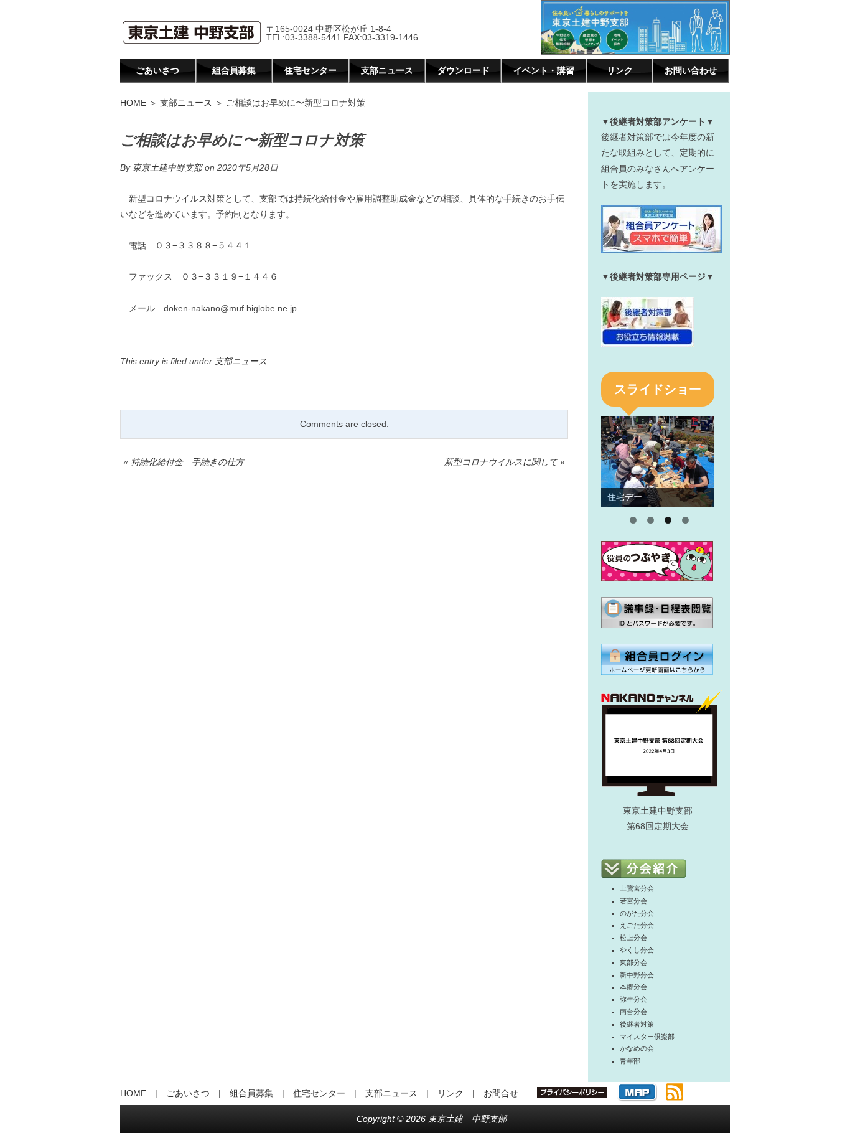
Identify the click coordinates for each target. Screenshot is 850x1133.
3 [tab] (668, 520)
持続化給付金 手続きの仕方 (187, 462)
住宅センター (310, 70)
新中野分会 (637, 975)
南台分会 (633, 1011)
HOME (133, 103)
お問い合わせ (691, 70)
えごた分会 (637, 925)
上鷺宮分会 (637, 888)
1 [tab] (633, 520)
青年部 (630, 1061)
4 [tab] (685, 520)
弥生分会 (633, 999)
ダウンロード (463, 70)
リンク (620, 70)
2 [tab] (650, 520)
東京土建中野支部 (167, 167)
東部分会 (633, 962)
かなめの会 (637, 1048)
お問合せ (500, 1093)
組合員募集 (234, 70)
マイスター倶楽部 (647, 1036)
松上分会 (633, 937)
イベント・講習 (543, 70)
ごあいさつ (157, 70)
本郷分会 (633, 986)
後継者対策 (637, 1024)
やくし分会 (637, 950)
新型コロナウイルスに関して (501, 462)
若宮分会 (633, 901)
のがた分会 (637, 913)
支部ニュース (387, 70)
